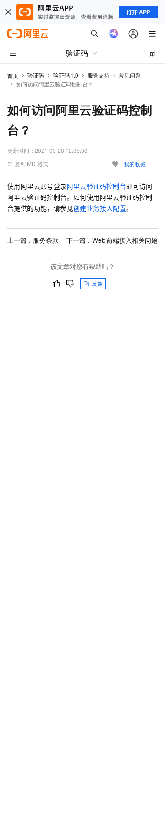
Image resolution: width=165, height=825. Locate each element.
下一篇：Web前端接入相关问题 (112, 240)
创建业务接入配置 (99, 207)
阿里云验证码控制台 (96, 185)
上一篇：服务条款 (33, 240)
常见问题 (130, 75)
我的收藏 (135, 163)
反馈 (97, 283)
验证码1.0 (65, 75)
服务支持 (99, 75)
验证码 (36, 75)
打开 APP (138, 12)
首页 (12, 75)
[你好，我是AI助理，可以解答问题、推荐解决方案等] (113, 33)
